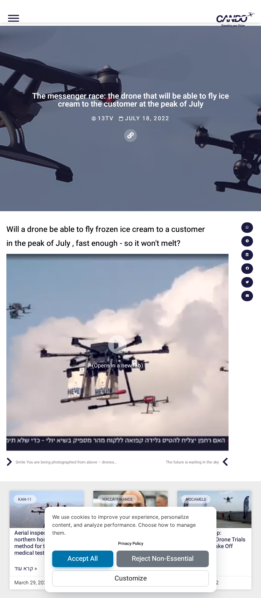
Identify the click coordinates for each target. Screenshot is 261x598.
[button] (247, 227)
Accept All (82, 559)
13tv (106, 118)
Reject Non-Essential (163, 559)
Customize (131, 578)
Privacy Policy (130, 543)
